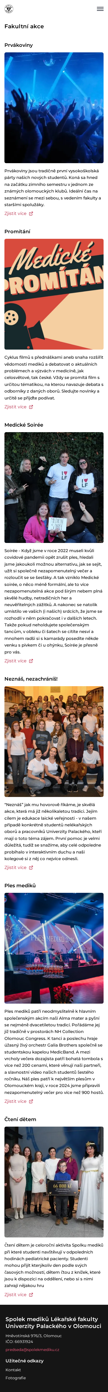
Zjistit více (15, 213)
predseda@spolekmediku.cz (32, 1349)
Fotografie (16, 1377)
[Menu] (100, 9)
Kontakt (13, 1369)
